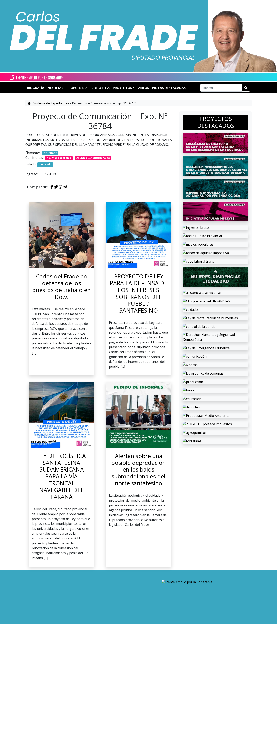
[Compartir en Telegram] (65, 187)
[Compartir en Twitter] (56, 187)
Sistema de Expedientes (51, 103)
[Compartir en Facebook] (51, 187)
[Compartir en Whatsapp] (60, 187)
